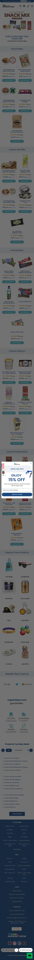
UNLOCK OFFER (17, 494)
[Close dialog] (31, 463)
